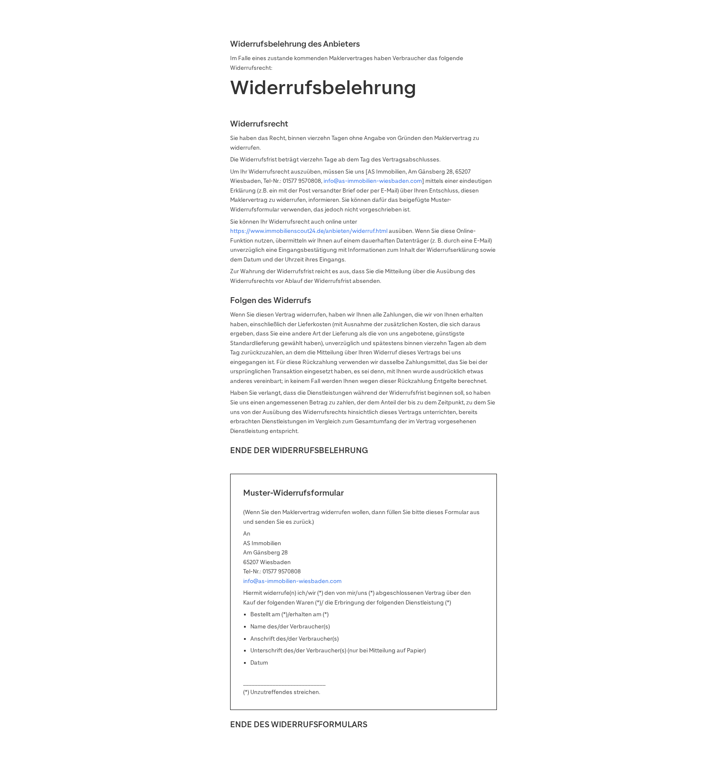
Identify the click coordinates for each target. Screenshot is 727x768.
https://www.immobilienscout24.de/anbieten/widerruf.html (308, 231)
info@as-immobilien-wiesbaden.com (373, 181)
